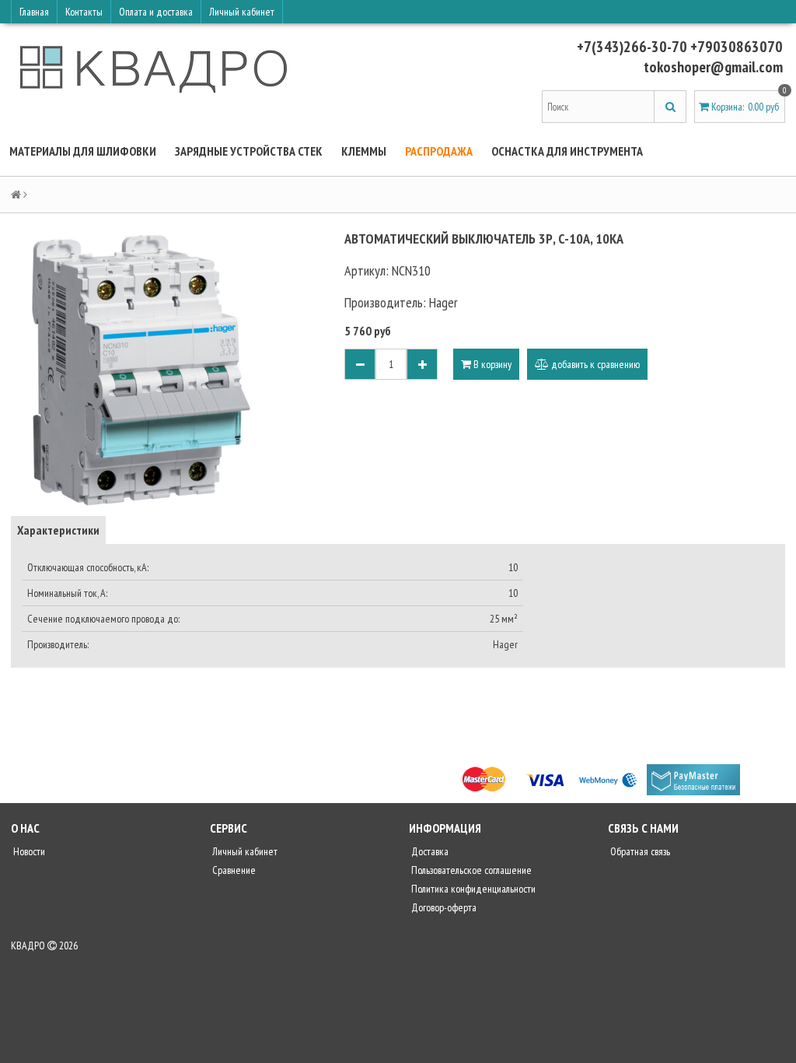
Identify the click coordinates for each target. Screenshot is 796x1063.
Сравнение (233, 870)
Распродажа (439, 151)
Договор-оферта (443, 907)
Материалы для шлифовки (82, 151)
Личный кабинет (241, 12)
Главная (34, 12)
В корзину (491, 364)
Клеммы (363, 151)
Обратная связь (639, 851)
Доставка (429, 851)
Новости (28, 851)
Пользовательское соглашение (470, 870)
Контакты (84, 12)
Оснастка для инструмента (567, 151)
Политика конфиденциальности (472, 889)
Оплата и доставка (156, 12)
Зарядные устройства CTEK (249, 151)
